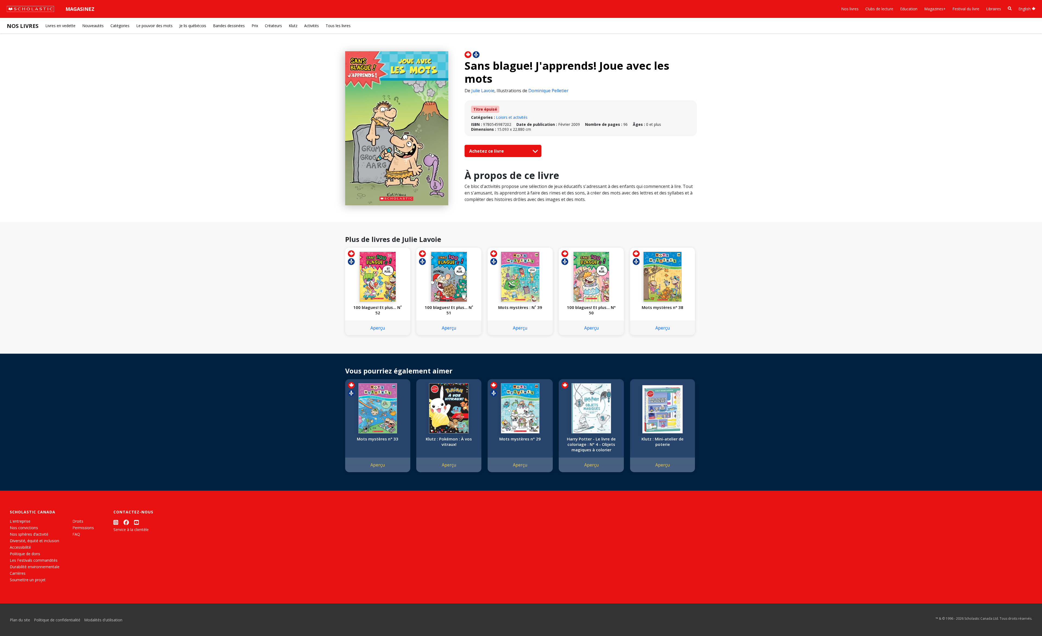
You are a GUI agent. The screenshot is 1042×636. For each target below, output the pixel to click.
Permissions (83, 527)
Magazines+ (935, 8)
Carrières (18, 573)
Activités (311, 25)
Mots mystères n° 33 (377, 439)
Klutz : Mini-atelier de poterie (662, 441)
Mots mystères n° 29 (520, 439)
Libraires (993, 8)
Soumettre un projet (28, 579)
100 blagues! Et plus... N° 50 (591, 310)
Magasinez (79, 9)
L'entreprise (20, 521)
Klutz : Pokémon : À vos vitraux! (449, 441)
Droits (77, 521)
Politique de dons (25, 553)
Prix (255, 25)
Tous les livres (338, 25)
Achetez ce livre (487, 151)
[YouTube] (136, 522)
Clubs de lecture (879, 8)
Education (908, 8)
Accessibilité (20, 547)
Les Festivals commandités (34, 560)
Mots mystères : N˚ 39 (520, 307)
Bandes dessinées (229, 25)
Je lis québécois (192, 25)
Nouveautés (93, 25)
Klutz (293, 25)
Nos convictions (24, 527)
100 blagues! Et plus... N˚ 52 (377, 310)
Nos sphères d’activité (29, 534)
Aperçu (377, 328)
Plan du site (20, 619)
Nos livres (850, 8)
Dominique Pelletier (548, 91)
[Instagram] (115, 522)
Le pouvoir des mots (154, 25)
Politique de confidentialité (57, 619)
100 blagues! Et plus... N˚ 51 (449, 310)
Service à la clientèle (131, 529)
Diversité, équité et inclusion (34, 540)
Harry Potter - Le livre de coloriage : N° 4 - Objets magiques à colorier (591, 444)
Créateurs (273, 25)
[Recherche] (1010, 8)
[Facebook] (126, 522)
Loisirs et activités (512, 117)
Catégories (119, 25)
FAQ (76, 534)
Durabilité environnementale (34, 566)
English (1025, 8)
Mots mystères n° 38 (662, 307)
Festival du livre (965, 8)
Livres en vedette (60, 25)
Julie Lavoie (482, 91)
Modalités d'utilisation (103, 619)
